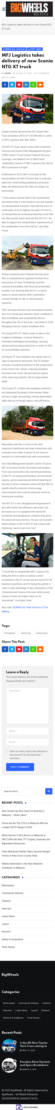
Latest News (8, 916)
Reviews (6, 931)
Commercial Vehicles (12, 893)
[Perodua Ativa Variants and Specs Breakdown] (9, 1065)
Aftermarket (8, 885)
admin (8, 73)
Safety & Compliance (12, 939)
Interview (6, 908)
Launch (5, 924)
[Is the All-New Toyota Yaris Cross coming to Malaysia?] (9, 1046)
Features (6, 901)
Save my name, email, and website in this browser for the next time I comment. (28, 755)
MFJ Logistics (9, 633)
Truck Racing (8, 947)
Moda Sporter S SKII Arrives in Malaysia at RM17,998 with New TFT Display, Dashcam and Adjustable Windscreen (26, 839)
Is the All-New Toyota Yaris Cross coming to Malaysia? (33, 1046)
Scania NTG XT (42, 633)
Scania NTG (25, 633)
